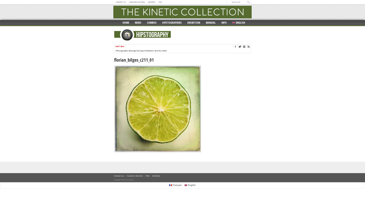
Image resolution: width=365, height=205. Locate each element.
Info (224, 22)
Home (126, 22)
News (138, 22)
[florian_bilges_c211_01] (157, 152)
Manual (211, 22)
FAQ (160, 2)
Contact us (121, 2)
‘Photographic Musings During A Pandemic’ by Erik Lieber (141, 51)
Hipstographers (172, 22)
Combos (152, 22)
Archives (151, 2)
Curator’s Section (137, 2)
